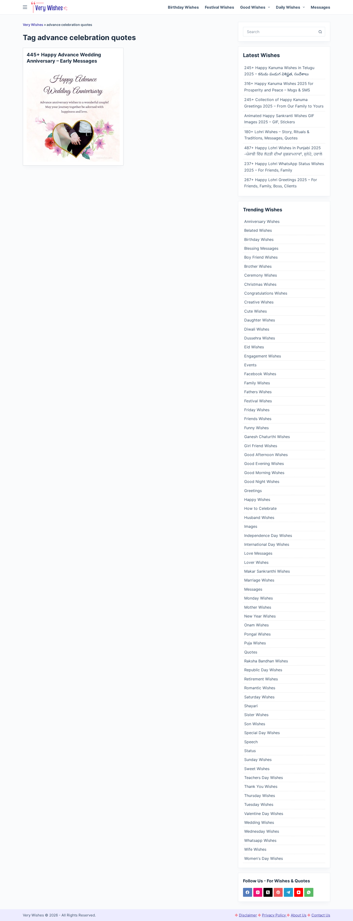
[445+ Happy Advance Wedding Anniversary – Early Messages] (73, 115)
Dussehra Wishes (259, 338)
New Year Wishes (260, 616)
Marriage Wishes (259, 580)
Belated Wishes (258, 230)
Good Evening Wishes (264, 463)
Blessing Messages (261, 248)
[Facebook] (247, 892)
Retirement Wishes (261, 679)
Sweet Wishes (256, 768)
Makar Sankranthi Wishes (267, 571)
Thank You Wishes (260, 786)
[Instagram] (257, 892)
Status (250, 750)
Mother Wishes (257, 607)
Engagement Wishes (262, 356)
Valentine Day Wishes (263, 813)
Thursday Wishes (259, 795)
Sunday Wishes (258, 759)
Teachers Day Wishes (263, 777)
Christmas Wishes (260, 284)
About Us (298, 915)
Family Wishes (257, 382)
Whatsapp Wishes (260, 840)
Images (250, 526)
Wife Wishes (255, 849)
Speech (251, 741)
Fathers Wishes (258, 391)
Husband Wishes (259, 517)
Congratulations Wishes (265, 293)
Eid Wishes (254, 347)
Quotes (250, 652)
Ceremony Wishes (260, 275)
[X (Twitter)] (268, 892)
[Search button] (320, 31)
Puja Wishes (255, 643)
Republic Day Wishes (263, 669)
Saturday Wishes (259, 697)
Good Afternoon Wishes (266, 454)
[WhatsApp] (308, 892)
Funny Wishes (256, 427)
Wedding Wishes (259, 822)
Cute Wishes (255, 311)
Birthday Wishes (183, 7)
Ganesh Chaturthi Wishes (267, 436)
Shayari (251, 705)
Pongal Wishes (257, 634)
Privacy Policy (274, 915)
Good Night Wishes (261, 481)
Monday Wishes (258, 598)
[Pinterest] (278, 892)
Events (250, 364)
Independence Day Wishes (268, 535)
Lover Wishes (256, 562)
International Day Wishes (266, 544)
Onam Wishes (256, 625)
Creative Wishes (259, 302)
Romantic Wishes (259, 687)
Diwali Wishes (256, 329)
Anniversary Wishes (262, 221)
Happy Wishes (257, 499)
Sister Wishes (256, 714)
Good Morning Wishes (264, 472)
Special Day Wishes (262, 732)
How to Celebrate (260, 508)
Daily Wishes (288, 7)
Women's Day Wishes (263, 858)
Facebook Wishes (260, 373)
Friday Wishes (256, 409)
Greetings (253, 490)
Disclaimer (248, 915)
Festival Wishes (219, 7)
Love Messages (258, 553)
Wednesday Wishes (261, 831)
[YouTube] (298, 892)
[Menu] (25, 7)
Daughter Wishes (259, 320)
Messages (320, 7)
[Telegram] (288, 892)
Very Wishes (33, 25)
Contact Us (320, 915)
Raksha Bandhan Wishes (266, 661)
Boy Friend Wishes (261, 257)
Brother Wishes (258, 266)
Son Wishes (254, 723)
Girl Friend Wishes (260, 445)
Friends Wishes (257, 418)
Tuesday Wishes (258, 804)
